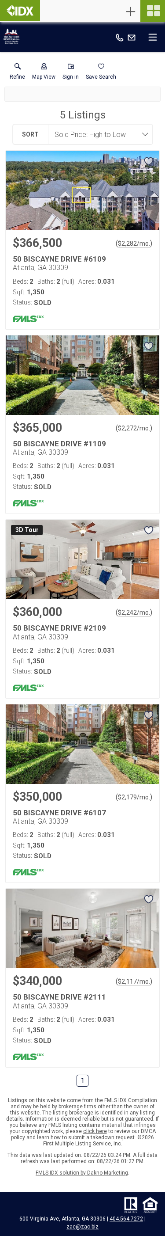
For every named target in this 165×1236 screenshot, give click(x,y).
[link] (17, 73)
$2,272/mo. (134, 428)
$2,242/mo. (134, 612)
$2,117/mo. (134, 981)
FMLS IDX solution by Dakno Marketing (82, 1173)
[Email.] (131, 37)
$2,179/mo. (134, 797)
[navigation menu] (152, 11)
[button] (43, 73)
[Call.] (119, 37)
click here (95, 1131)
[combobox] (98, 134)
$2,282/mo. (134, 243)
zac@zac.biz (82, 1227)
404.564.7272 (126, 1219)
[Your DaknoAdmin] (20, 10)
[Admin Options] (130, 11)
